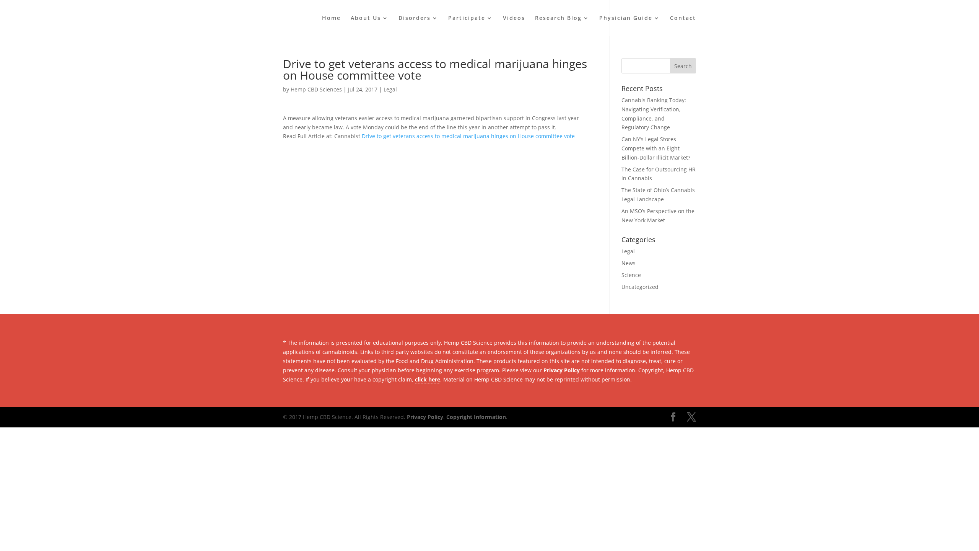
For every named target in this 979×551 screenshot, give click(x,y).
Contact (683, 18)
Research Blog (558, 18)
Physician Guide (625, 18)
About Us (366, 18)
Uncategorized (640, 286)
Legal (390, 89)
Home (331, 18)
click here (427, 379)
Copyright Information (476, 417)
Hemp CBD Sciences (316, 89)
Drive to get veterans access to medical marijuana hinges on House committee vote (468, 136)
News (628, 263)
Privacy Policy (561, 370)
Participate (466, 18)
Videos (514, 18)
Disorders (414, 18)
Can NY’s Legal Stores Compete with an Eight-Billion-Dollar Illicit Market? (655, 148)
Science (631, 275)
